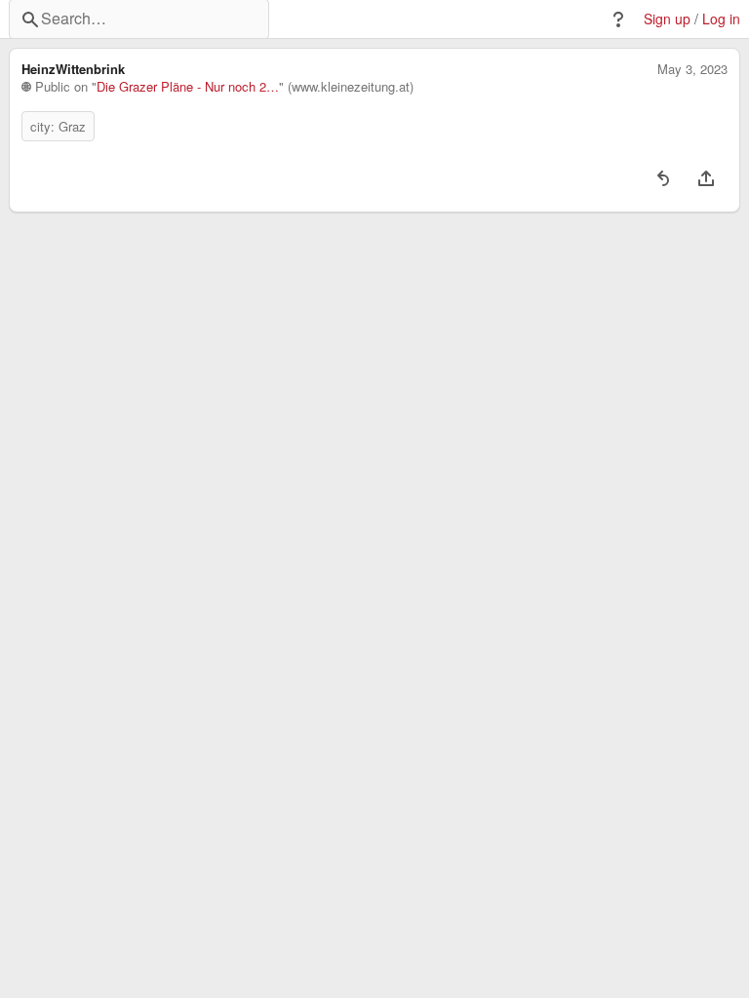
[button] (618, 19)
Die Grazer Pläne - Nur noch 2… (188, 87)
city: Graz (58, 126)
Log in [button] (721, 19)
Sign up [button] (667, 19)
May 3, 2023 (692, 69)
